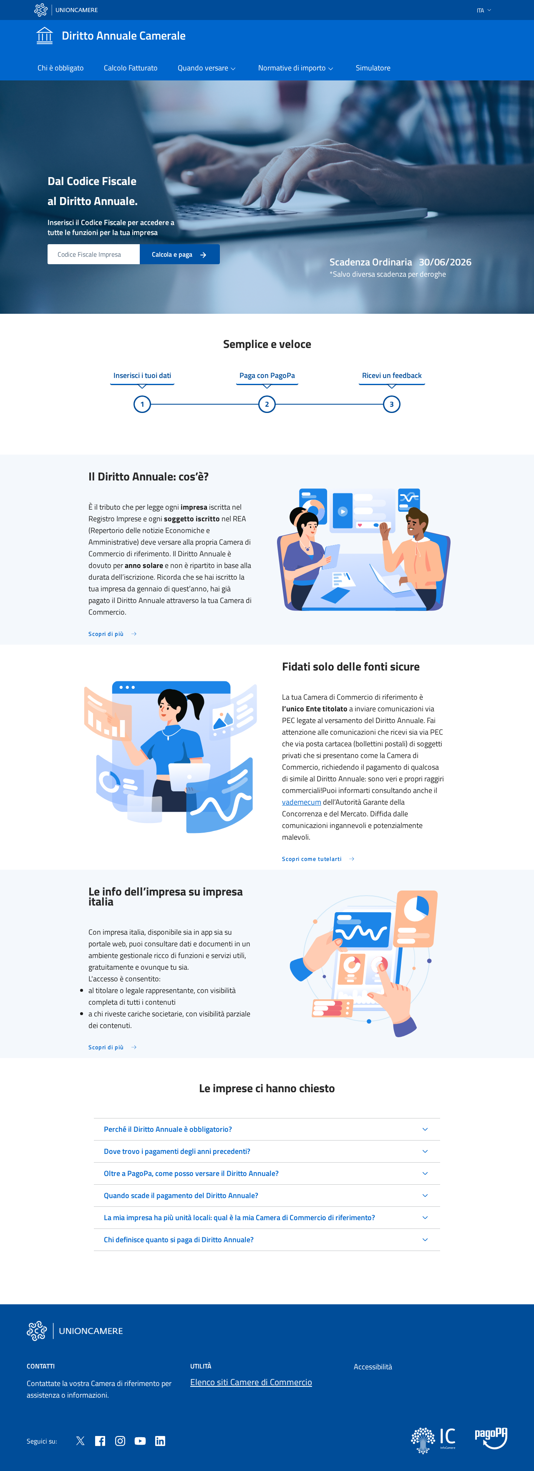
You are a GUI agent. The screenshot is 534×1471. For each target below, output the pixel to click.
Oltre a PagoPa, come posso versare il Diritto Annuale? (191, 1173)
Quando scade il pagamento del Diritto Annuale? (181, 1195)
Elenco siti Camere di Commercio (251, 1381)
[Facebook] (100, 1440)
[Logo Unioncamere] (75, 1331)
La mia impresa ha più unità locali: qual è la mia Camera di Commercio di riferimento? (239, 1217)
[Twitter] (80, 1440)
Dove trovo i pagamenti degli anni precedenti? (177, 1151)
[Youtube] (140, 1440)
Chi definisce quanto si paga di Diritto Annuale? (179, 1239)
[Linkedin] (160, 1440)
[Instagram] (120, 1440)
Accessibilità (373, 1366)
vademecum (301, 802)
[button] (485, 10)
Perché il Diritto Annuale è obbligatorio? (168, 1129)
